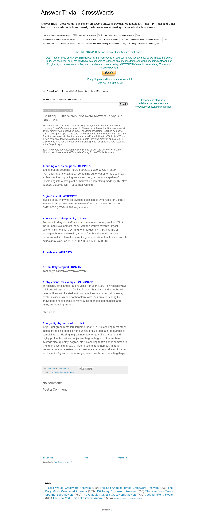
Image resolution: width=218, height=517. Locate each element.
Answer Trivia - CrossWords (77, 12)
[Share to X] (85, 368)
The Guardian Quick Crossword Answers (101, 39)
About (105, 91)
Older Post (122, 458)
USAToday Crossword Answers (140, 44)
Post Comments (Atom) (63, 462)
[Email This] (80, 368)
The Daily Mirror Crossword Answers (119, 35)
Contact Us (95, 91)
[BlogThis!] (82, 368)
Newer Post (48, 458)
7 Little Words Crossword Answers (56, 35)
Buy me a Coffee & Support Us (74, 91)
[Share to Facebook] (88, 368)
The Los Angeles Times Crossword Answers (143, 39)
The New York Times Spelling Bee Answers (102, 44)
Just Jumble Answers (87, 35)
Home (85, 458)
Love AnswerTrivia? (50, 91)
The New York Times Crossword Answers (59, 44)
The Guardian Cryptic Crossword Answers (60, 39)
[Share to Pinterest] (91, 368)
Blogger (114, 510)
